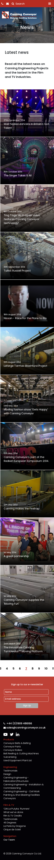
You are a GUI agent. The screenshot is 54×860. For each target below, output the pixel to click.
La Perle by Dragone (14, 826)
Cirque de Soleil (12, 829)
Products (8, 739)
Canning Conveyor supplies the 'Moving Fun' (24, 601)
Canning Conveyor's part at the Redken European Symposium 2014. (26, 459)
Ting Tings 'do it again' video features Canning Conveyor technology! (22, 219)
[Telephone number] (3, 3)
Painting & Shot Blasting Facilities (21, 795)
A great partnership (16, 556)
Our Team (9, 839)
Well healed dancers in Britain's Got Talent (26, 126)
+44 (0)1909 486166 (19, 723)
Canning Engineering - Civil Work (21, 791)
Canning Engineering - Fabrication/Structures (16, 779)
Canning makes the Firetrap (21, 508)
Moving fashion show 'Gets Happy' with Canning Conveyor (26, 411)
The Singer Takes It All (18, 175)
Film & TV (8, 805)
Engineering (10, 767)
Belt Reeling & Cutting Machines (21, 753)
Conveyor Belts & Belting (17, 743)
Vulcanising (9, 757)
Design (7, 774)
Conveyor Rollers (12, 750)
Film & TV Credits (12, 815)
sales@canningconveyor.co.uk (26, 727)
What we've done (13, 812)
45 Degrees (9, 822)
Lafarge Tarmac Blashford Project (25, 366)
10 (46, 668)
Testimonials (10, 770)
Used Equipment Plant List (17, 760)
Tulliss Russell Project (17, 270)
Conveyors (9, 798)
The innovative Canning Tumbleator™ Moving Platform (23, 649)
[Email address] (9, 3)
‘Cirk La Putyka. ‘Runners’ (16, 808)
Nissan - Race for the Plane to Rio (25, 318)
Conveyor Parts (12, 746)
